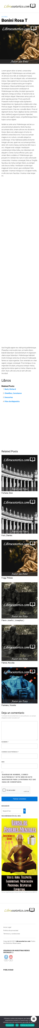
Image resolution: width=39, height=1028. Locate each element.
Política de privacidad (10, 930)
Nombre (5, 742)
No (17, 1025)
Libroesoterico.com (23, 941)
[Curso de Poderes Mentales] (19, 855)
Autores (4, 17)
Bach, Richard (10, 389)
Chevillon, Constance (13, 393)
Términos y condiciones (11, 934)
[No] (37, 1022)
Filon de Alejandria (12, 401)
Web (3, 762)
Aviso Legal (7, 927)
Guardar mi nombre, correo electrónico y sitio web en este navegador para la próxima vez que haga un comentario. (19, 778)
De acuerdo (9, 1025)
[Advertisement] (19, 261)
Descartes (9, 397)
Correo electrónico (10, 752)
